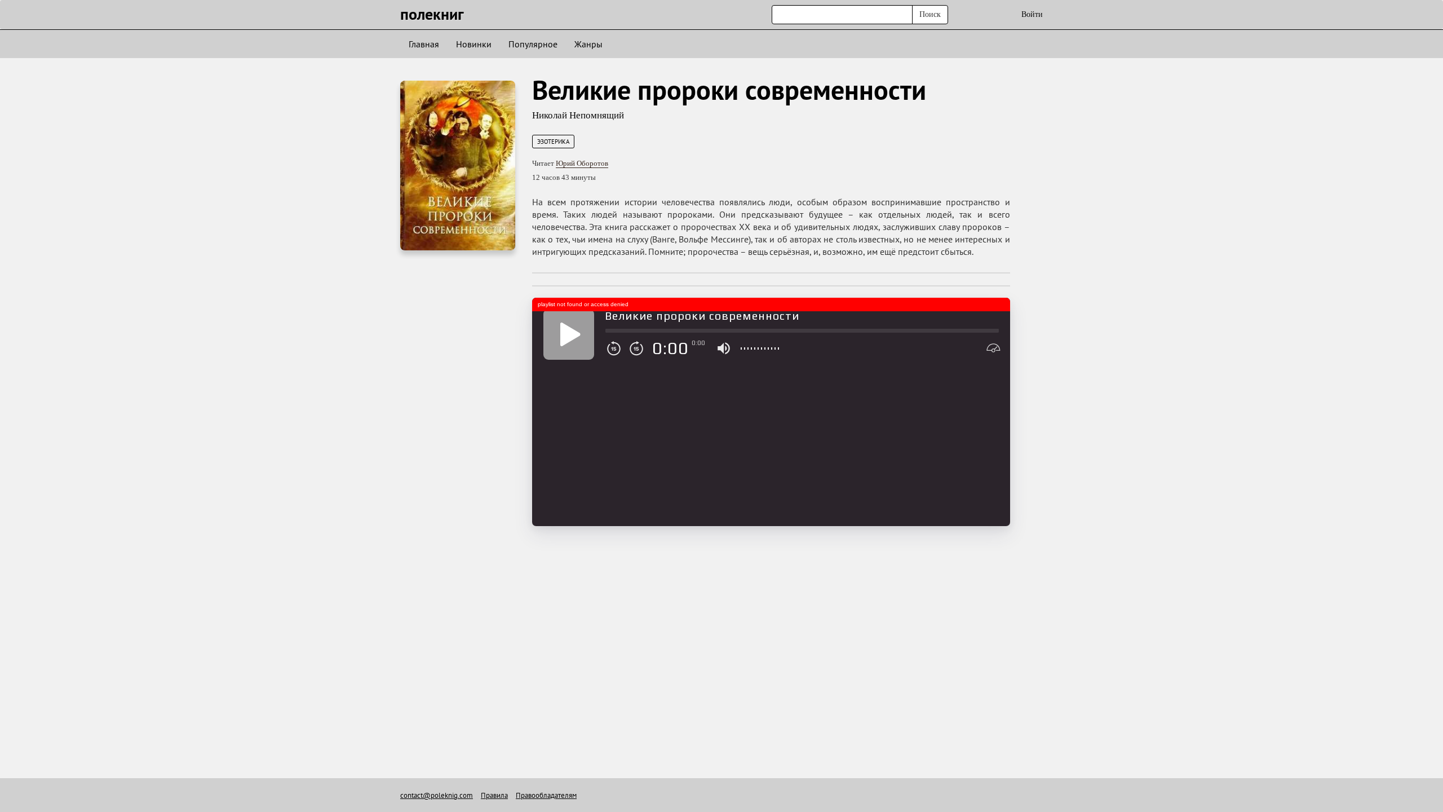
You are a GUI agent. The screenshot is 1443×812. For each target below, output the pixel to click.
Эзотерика (553, 141)
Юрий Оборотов (582, 163)
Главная (424, 44)
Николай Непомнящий (578, 115)
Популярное (532, 44)
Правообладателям (546, 795)
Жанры (588, 44)
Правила (494, 795)
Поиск (930, 14)
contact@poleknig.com (436, 795)
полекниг (432, 13)
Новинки (474, 44)
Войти (1032, 14)
